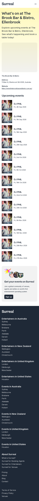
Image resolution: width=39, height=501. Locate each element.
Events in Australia (11, 386)
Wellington (6, 349)
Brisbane (5, 328)
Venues (5, 496)
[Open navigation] (35, 4)
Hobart (5, 340)
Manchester (7, 370)
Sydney (5, 321)
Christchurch (7, 355)
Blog (3, 478)
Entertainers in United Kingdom (18, 361)
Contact (5, 481)
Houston (5, 379)
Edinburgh (6, 367)
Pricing (4, 472)
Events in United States (14, 444)
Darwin (5, 337)
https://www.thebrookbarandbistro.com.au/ (17, 88)
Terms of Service (9, 490)
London (5, 364)
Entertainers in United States (16, 376)
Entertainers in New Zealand (16, 346)
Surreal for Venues (10, 467)
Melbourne (6, 325)
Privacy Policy (7, 493)
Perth (4, 331)
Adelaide (5, 334)
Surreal (8, 4)
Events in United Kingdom (15, 429)
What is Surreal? (8, 458)
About (4, 475)
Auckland (6, 352)
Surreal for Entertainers (11, 464)
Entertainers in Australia (14, 318)
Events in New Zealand (13, 414)
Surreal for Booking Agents (13, 461)
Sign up (9, 297)
